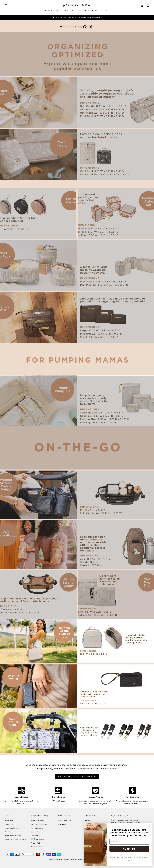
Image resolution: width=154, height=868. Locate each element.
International (62, 824)
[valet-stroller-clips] (77, 731)
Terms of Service (37, 847)
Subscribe (129, 848)
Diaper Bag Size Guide (13, 836)
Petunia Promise (37, 828)
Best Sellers (72, 11)
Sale (107, 11)
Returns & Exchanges (39, 824)
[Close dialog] (149, 826)
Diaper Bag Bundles (12, 828)
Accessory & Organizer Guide (15, 839)
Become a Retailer (64, 820)
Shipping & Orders (38, 820)
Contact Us (35, 836)
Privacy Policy (36, 843)
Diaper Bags (52, 11)
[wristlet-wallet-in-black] (77, 686)
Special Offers (36, 832)
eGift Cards (9, 832)
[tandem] (77, 641)
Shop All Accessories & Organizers (77, 776)
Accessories (92, 11)
